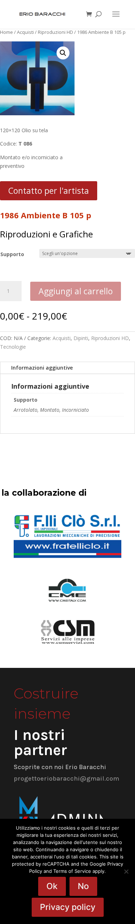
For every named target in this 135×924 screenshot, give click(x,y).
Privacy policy (67, 907)
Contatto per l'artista (48, 190)
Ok (52, 886)
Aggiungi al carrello (76, 291)
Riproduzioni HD (55, 32)
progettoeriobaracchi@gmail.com (66, 778)
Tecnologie (13, 346)
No (83, 886)
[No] (126, 871)
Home (6, 32)
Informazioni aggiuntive (42, 367)
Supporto (12, 254)
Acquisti (25, 32)
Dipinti (80, 338)
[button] (63, 52)
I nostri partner (40, 742)
